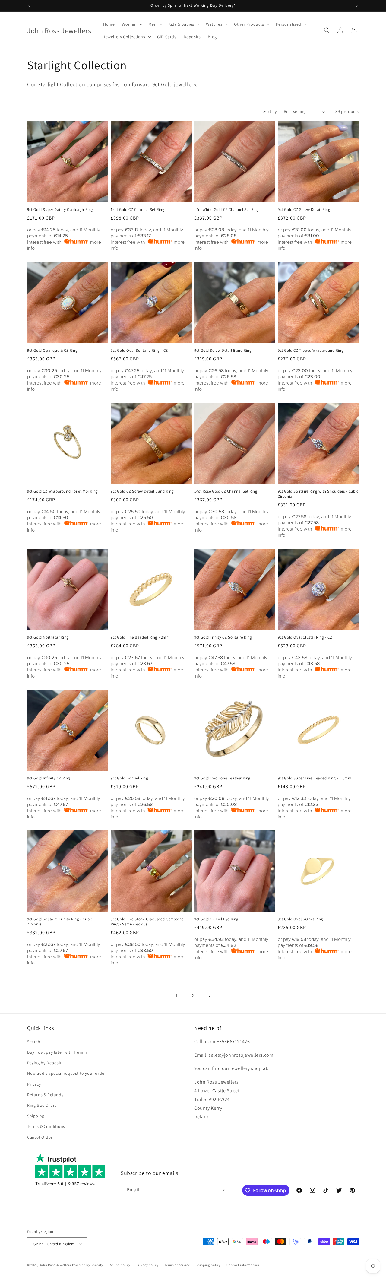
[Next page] (209, 995)
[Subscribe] (222, 1190)
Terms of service (177, 1265)
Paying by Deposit (44, 1063)
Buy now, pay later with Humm (57, 1052)
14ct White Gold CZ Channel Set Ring (226, 209)
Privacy (34, 1084)
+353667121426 (233, 1041)
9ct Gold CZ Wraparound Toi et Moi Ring (62, 491)
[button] (131, 24)
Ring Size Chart (41, 1105)
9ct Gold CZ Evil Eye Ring (216, 919)
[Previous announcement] (29, 5)
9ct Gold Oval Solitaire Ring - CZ (139, 350)
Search (33, 1041)
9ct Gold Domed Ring (129, 778)
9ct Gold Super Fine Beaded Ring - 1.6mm (314, 778)
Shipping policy (208, 1265)
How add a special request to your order (66, 1073)
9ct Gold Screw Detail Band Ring (223, 350)
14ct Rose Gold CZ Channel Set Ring (225, 491)
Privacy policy (147, 1265)
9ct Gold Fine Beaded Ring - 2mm (140, 637)
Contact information (242, 1265)
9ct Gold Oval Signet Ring (300, 919)
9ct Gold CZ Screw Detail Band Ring (142, 491)
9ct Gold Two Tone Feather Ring (222, 778)
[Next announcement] (356, 5)
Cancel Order (39, 1137)
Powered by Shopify (87, 1265)
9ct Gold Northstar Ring (48, 637)
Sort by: (270, 111)
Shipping (35, 1116)
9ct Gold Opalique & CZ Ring (52, 350)
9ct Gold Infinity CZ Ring (48, 778)
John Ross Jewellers (55, 1265)
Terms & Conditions (46, 1126)
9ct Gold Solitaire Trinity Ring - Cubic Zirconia (60, 922)
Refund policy (119, 1265)
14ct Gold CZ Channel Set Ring (137, 209)
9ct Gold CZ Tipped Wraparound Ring (310, 350)
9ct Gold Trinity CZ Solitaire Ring (223, 637)
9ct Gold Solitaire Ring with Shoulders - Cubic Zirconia (318, 494)
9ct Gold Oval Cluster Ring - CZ (305, 637)
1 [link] (177, 995)
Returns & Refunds (45, 1094)
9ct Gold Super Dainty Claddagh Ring (60, 209)
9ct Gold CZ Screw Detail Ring (304, 209)
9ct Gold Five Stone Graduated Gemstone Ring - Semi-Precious (147, 922)
